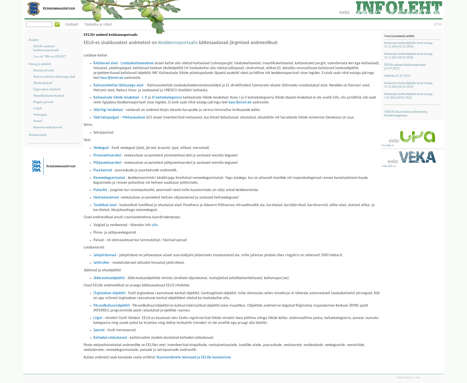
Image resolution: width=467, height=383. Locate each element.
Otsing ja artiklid (39, 64)
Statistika (397, 75)
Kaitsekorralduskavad (47, 127)
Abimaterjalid (37, 135)
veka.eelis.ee (389, 166)
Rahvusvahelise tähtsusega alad (54, 76)
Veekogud (40, 114)
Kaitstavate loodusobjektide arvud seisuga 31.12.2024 (408, 44)
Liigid (37, 108)
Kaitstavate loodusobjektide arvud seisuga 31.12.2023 (408, 55)
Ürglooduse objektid (47, 89)
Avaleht (33, 40)
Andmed (71, 24)
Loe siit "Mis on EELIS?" (49, 56)
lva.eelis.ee (388, 145)
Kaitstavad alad (43, 70)
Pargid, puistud (43, 102)
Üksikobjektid (42, 83)
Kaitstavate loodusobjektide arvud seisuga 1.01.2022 (408, 95)
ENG (438, 24)
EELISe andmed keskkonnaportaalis (46, 48)
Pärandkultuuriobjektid (48, 95)
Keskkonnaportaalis (178, 42)
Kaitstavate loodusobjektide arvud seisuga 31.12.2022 (408, 84)
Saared (37, 121)
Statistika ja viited (98, 24)
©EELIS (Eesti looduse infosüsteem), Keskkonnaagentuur (406, 113)
